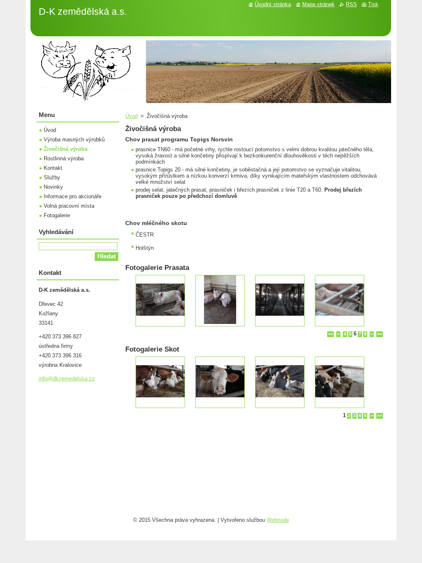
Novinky (53, 187)
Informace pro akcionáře (72, 196)
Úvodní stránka (273, 4)
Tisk (373, 4)
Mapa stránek (318, 4)
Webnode (278, 520)
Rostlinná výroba (64, 158)
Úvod (131, 116)
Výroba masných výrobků (74, 139)
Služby (52, 177)
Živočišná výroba (65, 149)
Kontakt (53, 168)
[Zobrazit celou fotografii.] (160, 300)
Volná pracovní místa (69, 206)
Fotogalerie (57, 215)
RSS (351, 4)
